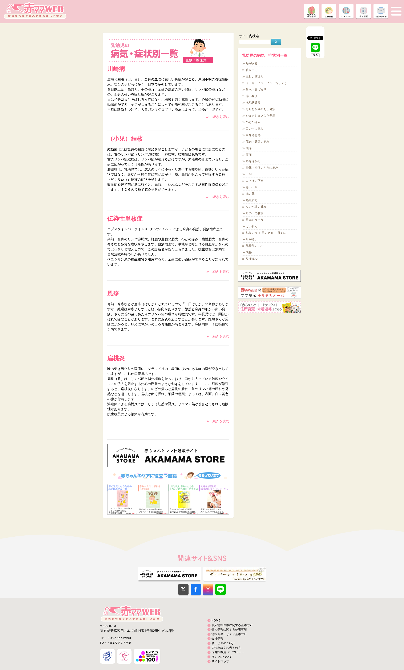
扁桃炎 (116, 358)
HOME (215, 620)
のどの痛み (253, 122)
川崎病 (116, 69)
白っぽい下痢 (254, 180)
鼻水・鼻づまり (256, 89)
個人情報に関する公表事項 (229, 629)
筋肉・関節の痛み (257, 141)
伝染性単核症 (125, 218)
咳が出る (252, 70)
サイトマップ (220, 661)
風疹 (113, 293)
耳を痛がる (253, 161)
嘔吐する (252, 200)
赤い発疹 (252, 96)
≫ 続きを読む (217, 116)
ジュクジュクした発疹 (260, 115)
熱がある (252, 63)
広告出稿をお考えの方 (226, 647)
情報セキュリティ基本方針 (229, 634)
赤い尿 (250, 193)
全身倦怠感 (253, 135)
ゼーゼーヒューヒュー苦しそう (266, 83)
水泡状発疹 (253, 102)
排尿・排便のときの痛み (262, 167)
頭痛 (249, 148)
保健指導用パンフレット (227, 652)
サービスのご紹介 (223, 643)
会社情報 (217, 638)
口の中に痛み (254, 128)
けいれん (252, 226)
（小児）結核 (125, 138)
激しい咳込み (254, 76)
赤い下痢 (252, 187)
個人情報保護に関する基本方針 (232, 625)
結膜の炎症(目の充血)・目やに (266, 232)
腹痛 (249, 154)
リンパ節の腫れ (256, 206)
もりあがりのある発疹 (260, 109)
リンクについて (221, 656)
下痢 (249, 174)
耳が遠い (252, 239)
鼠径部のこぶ (254, 245)
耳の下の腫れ (254, 213)
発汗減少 (252, 258)
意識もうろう (254, 219)
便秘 (249, 252)
